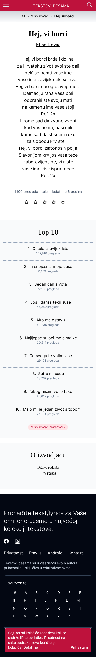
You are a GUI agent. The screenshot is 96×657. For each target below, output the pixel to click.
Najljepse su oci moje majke (51, 337)
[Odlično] (64, 201)
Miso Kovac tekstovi (47, 427)
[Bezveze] (37, 201)
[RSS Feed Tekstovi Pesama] (17, 541)
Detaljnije (30, 647)
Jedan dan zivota (51, 284)
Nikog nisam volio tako (50, 391)
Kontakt (76, 552)
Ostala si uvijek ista (50, 248)
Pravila (35, 552)
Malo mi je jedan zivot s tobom (52, 409)
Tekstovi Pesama (51, 5)
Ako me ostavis (50, 319)
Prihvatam (79, 647)
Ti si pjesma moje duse (51, 266)
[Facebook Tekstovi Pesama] (6, 541)
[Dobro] (55, 201)
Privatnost (13, 552)
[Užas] (28, 201)
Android (55, 552)
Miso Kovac (48, 44)
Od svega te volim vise (50, 355)
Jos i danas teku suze (51, 302)
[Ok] (46, 201)
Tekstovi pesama (17, 563)
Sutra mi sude (51, 373)
